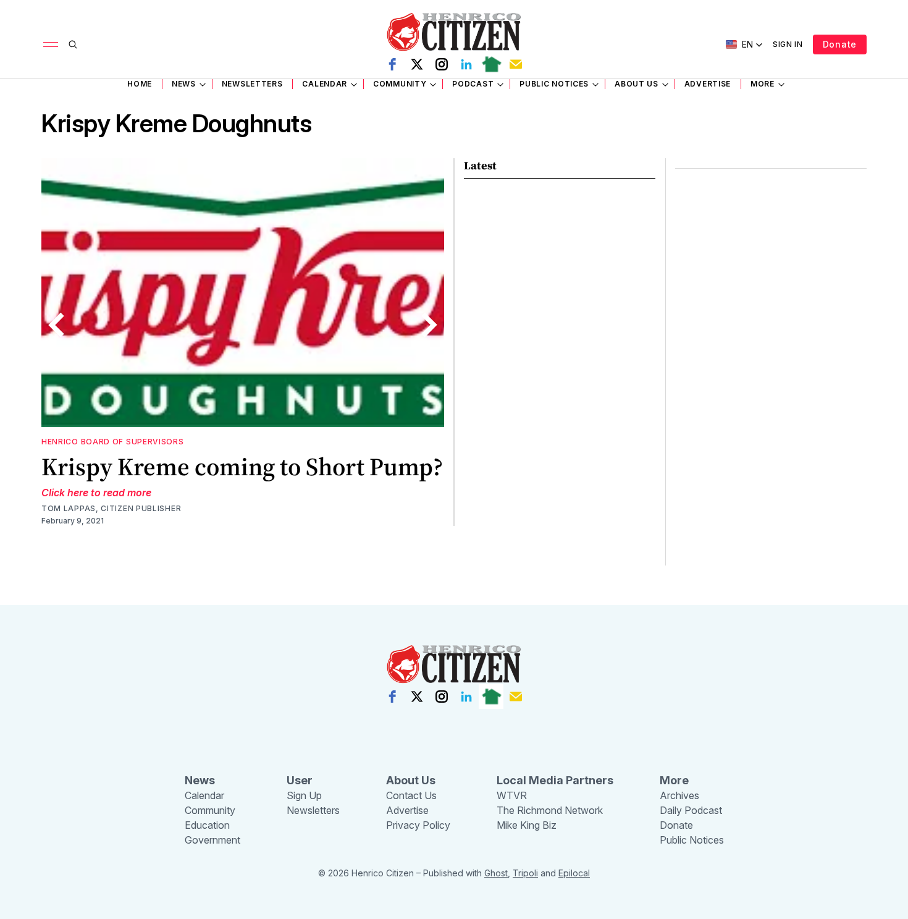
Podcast (473, 83)
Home (139, 83)
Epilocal (574, 873)
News (184, 83)
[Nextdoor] (491, 64)
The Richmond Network (550, 810)
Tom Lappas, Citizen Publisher (111, 508)
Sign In (788, 44)
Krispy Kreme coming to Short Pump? (242, 466)
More (762, 83)
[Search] (73, 44)
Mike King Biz (527, 825)
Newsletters (252, 83)
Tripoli (525, 873)
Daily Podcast (691, 810)
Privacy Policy (418, 825)
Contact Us (411, 795)
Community (399, 83)
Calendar (324, 83)
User (300, 780)
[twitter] (417, 64)
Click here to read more (96, 492)
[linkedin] (466, 64)
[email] (515, 64)
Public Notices (554, 83)
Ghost (496, 873)
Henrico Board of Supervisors (112, 441)
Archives (679, 795)
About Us (636, 83)
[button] (744, 44)
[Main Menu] (50, 44)
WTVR (512, 795)
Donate (840, 44)
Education (207, 825)
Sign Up (304, 795)
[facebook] (392, 64)
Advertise (707, 83)
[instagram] (441, 64)
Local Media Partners (555, 780)
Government (212, 840)
